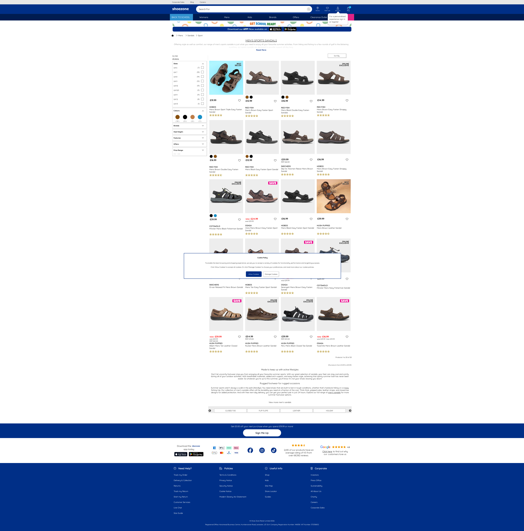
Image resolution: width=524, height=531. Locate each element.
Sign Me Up (262, 432)
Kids (267, 480)
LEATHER (296, 411)
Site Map (269, 486)
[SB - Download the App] (262, 29)
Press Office (316, 480)
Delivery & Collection (183, 480)
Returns (177, 486)
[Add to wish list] (239, 100)
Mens (180, 35)
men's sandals (334, 392)
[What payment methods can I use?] (225, 450)
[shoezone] (180, 9)
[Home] (173, 35)
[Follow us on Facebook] (250, 450)
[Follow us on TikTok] (273, 450)
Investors (315, 475)
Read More (261, 50)
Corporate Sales (318, 507)
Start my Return (181, 497)
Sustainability (316, 486)
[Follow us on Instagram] (262, 450)
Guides (268, 497)
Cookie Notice (225, 491)
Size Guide (178, 513)
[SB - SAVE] (262, 24)
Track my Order (180, 475)
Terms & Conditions (227, 475)
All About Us (316, 491)
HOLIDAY (329, 411)
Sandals (190, 35)
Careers (314, 502)
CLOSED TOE (230, 411)
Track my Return (181, 491)
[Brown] (177, 117)
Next (350, 410)
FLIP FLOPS (263, 411)
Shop (267, 475)
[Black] (185, 117)
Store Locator (271, 491)
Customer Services (182, 502)
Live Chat (178, 507)
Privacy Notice (225, 480)
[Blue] (200, 117)
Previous (209, 410)
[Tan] (192, 117)
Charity (314, 497)
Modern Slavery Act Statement (232, 497)
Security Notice (226, 486)
